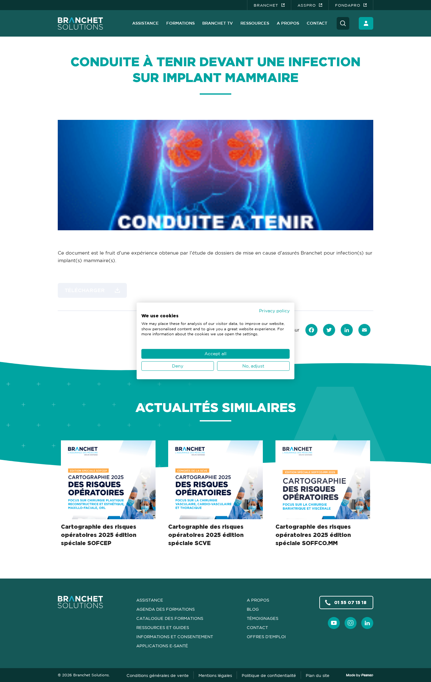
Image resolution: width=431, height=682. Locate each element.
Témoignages (262, 618)
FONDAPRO (347, 5)
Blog (253, 609)
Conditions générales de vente (158, 675)
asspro (307, 5)
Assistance (145, 23)
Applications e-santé (162, 646)
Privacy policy (274, 310)
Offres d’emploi (266, 636)
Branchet (266, 5)
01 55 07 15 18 (350, 602)
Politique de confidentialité (269, 675)
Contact (317, 23)
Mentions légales (215, 675)
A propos (288, 23)
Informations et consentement (174, 636)
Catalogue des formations (169, 618)
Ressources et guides (162, 627)
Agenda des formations (165, 609)
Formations (180, 23)
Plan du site (317, 675)
